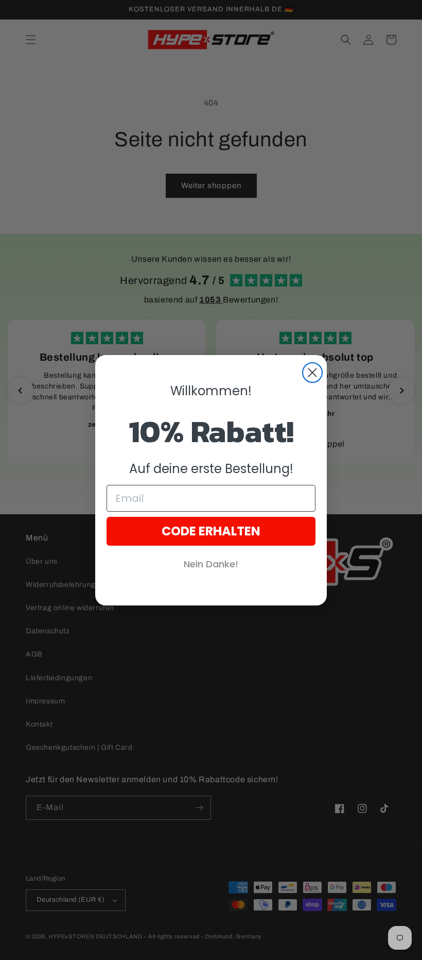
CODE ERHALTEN (211, 531)
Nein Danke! (211, 564)
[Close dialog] (312, 372)
